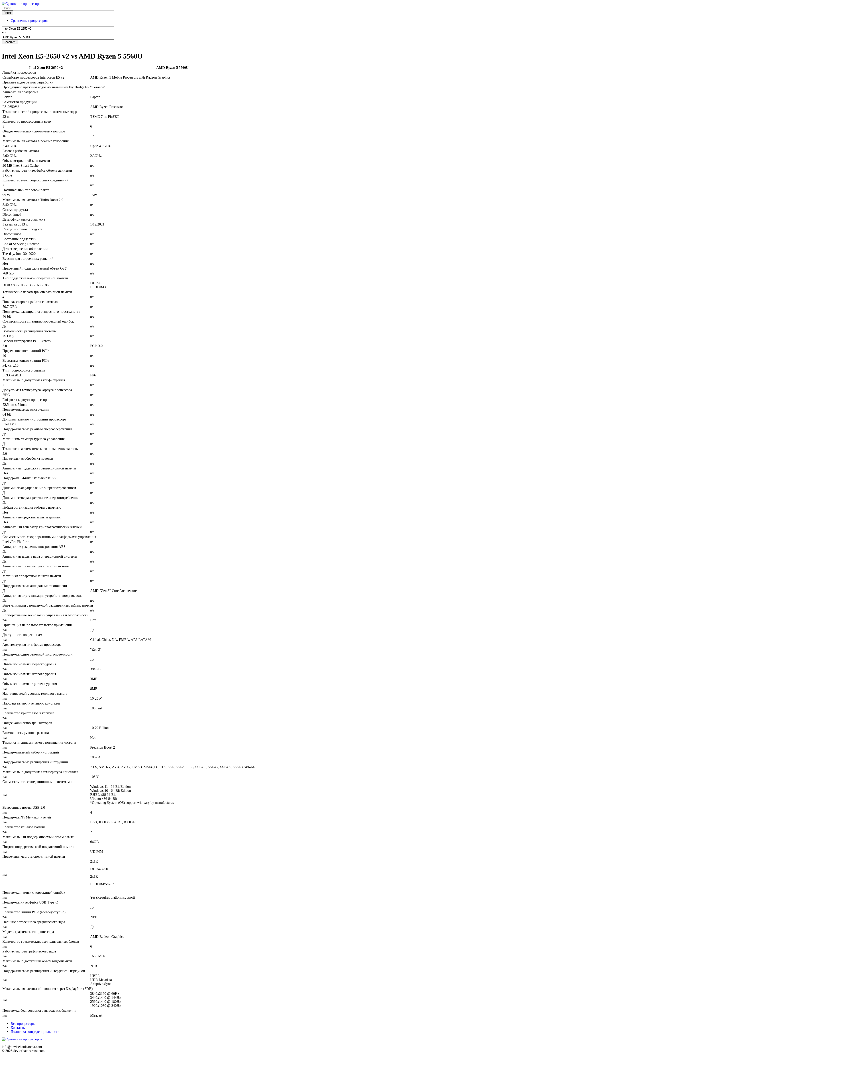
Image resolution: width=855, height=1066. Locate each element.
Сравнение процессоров (29, 20)
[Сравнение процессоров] (22, 4)
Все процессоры (23, 1023)
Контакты (18, 1027)
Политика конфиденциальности (35, 1032)
